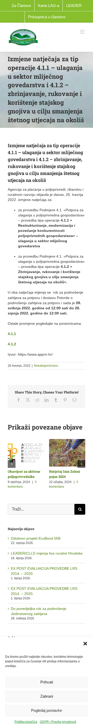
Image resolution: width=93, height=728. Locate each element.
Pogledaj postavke (46, 710)
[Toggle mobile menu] (82, 31)
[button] (85, 643)
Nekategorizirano (46, 365)
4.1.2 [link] (12, 344)
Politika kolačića (25, 722)
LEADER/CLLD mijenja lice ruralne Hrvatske (47, 553)
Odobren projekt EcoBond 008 (35, 538)
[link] (12, 334)
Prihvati (46, 682)
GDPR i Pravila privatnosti (58, 722)
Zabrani (46, 696)
